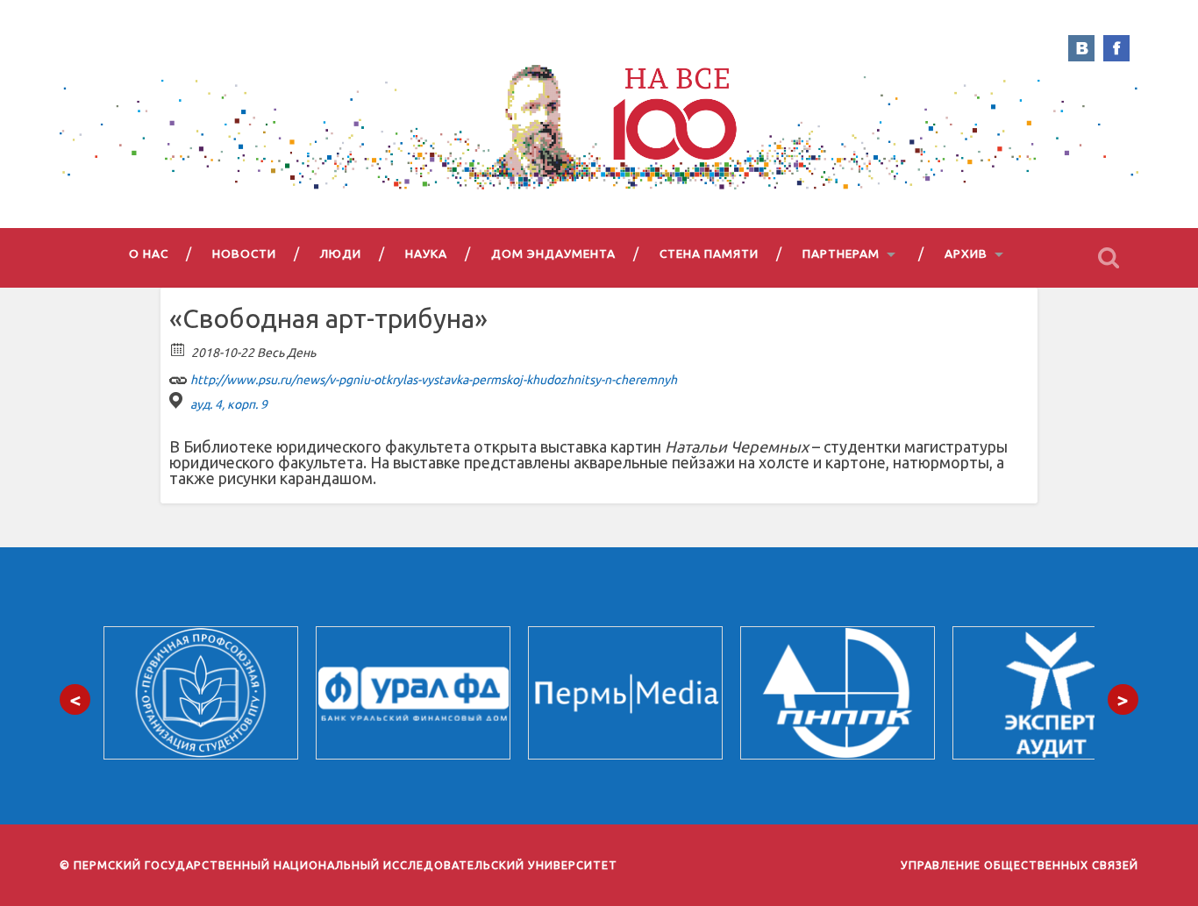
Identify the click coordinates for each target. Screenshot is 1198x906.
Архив (966, 253)
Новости (244, 253)
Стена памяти (709, 253)
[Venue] (178, 400)
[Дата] (178, 348)
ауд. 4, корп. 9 (228, 404)
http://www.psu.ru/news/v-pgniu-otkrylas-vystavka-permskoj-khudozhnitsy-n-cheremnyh (432, 380)
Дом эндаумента (553, 253)
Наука (426, 253)
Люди (340, 253)
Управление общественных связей (1019, 865)
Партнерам (841, 253)
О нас (148, 253)
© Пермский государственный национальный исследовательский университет (338, 865)
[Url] (178, 375)
